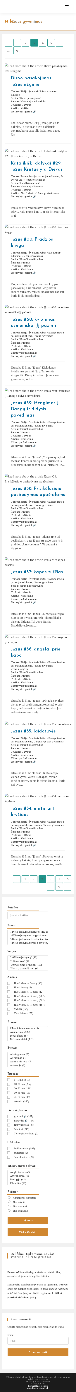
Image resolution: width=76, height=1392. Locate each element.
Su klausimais (30, 352)
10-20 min (22, 1084)
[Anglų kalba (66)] (28, 1172)
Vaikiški (25, 108)
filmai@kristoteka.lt (38, 1385)
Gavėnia (38, 741)
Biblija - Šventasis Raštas (33, 91)
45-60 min (22, 1097)
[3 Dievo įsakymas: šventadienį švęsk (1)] (28, 939)
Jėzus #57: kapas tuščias (37, 572)
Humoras (38, 186)
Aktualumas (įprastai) (24, 1197)
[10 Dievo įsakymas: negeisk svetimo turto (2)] (28, 935)
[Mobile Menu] (65, 7)
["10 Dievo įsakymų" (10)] (28, 957)
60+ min (21, 1101)
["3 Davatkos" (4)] (28, 961)
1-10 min (26, 104)
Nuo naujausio (20, 1206)
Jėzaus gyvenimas (35, 179)
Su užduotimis (24, 1157)
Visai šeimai (53, 193)
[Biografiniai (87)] (28, 1035)
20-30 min (22, 1088)
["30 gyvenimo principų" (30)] (28, 965)
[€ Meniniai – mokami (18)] (28, 1028)
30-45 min (22, 1092)
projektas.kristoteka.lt (38, 1388)
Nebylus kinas (24, 1124)
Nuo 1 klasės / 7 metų (28, 983)
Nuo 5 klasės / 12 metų (33, 193)
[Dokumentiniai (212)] (28, 1039)
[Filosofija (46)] (28, 1183)
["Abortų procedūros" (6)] (28, 968)
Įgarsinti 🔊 (30, 111)
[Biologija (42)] (28, 1179)
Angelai (24, 669)
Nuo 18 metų (23, 987)
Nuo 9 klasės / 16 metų (29, 1004)
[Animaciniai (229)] (28, 1032)
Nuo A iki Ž (19, 1202)
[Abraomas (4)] (28, 1058)
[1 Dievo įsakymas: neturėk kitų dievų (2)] (28, 932)
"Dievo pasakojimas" (30, 98)
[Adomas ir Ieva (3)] (28, 1061)
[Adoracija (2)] (28, 1065)
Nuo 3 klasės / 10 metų (28, 991)
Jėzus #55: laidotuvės (33, 731)
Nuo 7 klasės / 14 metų (29, 1000)
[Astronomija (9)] (28, 1176)
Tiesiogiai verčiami (26, 1133)
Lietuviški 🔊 (24, 1120)
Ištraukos (25, 262)
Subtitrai (21, 1129)
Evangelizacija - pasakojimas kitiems (39, 176)
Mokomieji (26, 101)
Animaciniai (39, 101)
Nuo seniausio (20, 1210)
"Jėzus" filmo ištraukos (31, 259)
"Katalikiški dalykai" (29, 183)
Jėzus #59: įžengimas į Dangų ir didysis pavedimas (35, 409)
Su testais (21, 1152)
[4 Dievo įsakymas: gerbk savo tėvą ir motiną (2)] (28, 943)
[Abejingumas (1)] (28, 1054)
